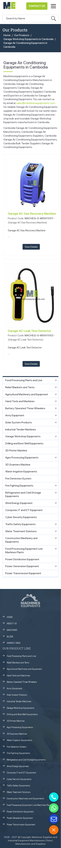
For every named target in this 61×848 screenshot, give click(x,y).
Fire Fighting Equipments (18, 753)
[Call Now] (53, 797)
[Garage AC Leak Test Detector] (32, 295)
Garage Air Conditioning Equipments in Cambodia (25, 44)
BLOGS (10, 636)
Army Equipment (14, 688)
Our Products (21, 35)
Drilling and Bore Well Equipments (22, 714)
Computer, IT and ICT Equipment (21, 772)
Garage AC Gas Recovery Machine (32, 213)
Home (7, 35)
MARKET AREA (14, 643)
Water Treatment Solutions (18, 792)
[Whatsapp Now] (53, 808)
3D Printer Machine (15, 721)
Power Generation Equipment (20, 818)
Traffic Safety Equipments (18, 785)
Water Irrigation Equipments (19, 740)
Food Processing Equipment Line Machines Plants (29, 805)
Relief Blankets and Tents (18, 662)
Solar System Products (17, 695)
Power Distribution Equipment (20, 811)
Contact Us (37, 6)
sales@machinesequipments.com (35, 103)
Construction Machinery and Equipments (25, 798)
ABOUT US (12, 623)
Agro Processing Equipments (20, 727)
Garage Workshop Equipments (20, 708)
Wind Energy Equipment (18, 766)
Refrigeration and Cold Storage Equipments (26, 759)
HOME (10, 617)
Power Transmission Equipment (21, 824)
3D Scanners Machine (17, 734)
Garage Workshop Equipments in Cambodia (28, 39)
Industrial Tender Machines (19, 701)
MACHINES (12, 630)
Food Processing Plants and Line (21, 656)
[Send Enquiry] (53, 819)
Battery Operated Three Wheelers (22, 682)
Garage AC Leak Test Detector (29, 331)
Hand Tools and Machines (18, 675)
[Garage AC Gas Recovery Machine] (32, 184)
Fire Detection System (16, 747)
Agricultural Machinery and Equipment (24, 669)
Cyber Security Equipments (19, 779)
